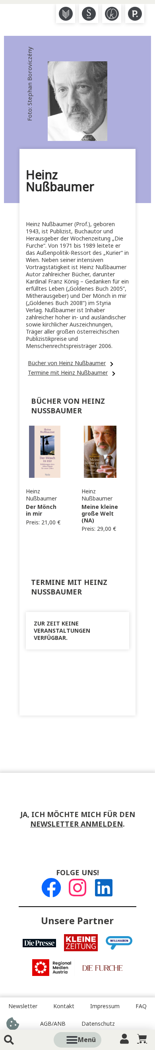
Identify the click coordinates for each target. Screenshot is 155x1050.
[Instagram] (77, 887)
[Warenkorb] (142, 1039)
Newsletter (22, 1006)
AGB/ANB (53, 1024)
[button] (86, 1040)
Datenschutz (98, 1024)
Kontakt (63, 1006)
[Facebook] (51, 887)
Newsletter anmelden (76, 824)
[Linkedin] (104, 887)
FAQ (141, 1006)
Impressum (105, 1006)
